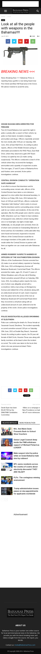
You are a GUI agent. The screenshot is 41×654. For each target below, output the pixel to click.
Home (3, 16)
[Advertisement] (20, 4)
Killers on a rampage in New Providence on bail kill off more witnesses (31, 410)
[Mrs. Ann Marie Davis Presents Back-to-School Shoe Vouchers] (7, 431)
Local (9, 16)
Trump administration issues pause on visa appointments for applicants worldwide (26, 491)
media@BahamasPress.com (24, 645)
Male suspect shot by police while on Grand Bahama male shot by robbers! (26, 455)
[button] (38, 11)
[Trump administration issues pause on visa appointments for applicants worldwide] (7, 491)
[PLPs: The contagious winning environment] (7, 480)
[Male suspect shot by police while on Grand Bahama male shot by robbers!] (7, 456)
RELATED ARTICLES (10, 423)
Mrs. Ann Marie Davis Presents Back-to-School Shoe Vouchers (25, 431)
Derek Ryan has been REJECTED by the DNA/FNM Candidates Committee (9, 411)
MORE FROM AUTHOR (27, 423)
